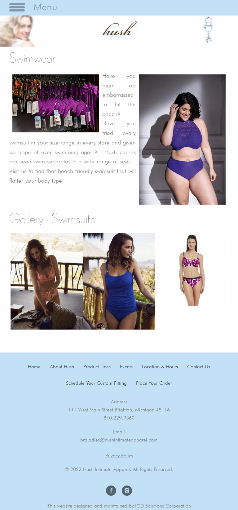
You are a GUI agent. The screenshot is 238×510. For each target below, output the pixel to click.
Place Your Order (154, 383)
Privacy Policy (119, 456)
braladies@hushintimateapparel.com (119, 440)
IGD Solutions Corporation (163, 506)
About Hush (62, 367)
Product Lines (97, 367)
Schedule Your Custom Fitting (96, 383)
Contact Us (198, 367)
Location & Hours (160, 367)
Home (34, 367)
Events (126, 367)
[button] (47, 281)
